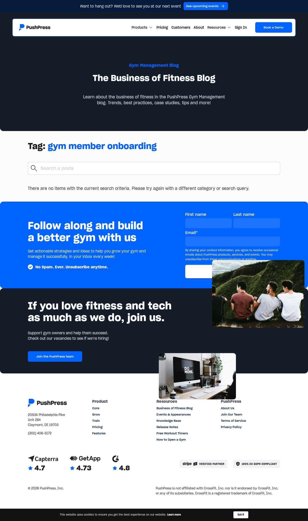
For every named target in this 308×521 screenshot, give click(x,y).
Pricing (162, 27)
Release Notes (167, 427)
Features (99, 433)
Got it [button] (241, 514)
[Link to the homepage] (34, 27)
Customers (180, 27)
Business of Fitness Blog (175, 408)
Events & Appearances (174, 414)
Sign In (241, 27)
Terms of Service (233, 421)
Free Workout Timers (172, 433)
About (199, 27)
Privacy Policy (231, 427)
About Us (227, 408)
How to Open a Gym (171, 439)
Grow (96, 414)
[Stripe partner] (203, 464)
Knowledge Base (169, 421)
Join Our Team (231, 414)
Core (95, 408)
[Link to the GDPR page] (256, 464)
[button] (142, 27)
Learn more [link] (174, 514)
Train (96, 421)
